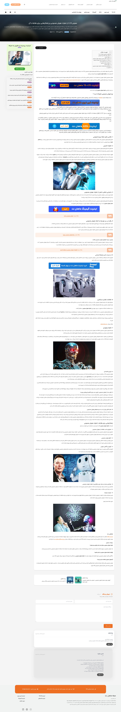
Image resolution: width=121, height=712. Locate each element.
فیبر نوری (106, 12)
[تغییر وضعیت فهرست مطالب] (109, 52)
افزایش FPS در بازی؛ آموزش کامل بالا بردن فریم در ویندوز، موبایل (20, 95)
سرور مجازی (87, 12)
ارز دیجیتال (63, 4)
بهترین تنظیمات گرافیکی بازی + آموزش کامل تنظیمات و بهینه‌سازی (20, 100)
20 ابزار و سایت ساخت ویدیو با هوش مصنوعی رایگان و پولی (54, 581)
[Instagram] (15, 12)
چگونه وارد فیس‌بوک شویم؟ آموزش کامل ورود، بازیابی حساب (20, 85)
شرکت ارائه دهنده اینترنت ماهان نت (72, 80)
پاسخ (109, 644)
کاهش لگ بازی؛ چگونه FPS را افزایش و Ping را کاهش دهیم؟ (21, 90)
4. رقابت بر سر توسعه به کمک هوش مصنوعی (102, 60)
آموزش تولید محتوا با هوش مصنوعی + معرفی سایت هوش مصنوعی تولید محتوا (96, 581)
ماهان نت (108, 67)
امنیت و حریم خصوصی (53, 4)
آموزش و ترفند (80, 4)
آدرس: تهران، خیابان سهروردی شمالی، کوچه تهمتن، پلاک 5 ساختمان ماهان (60, 689)
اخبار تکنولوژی (71, 4)
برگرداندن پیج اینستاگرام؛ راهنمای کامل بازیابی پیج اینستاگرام (20, 105)
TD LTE (113, 12)
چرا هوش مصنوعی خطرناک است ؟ (104, 54)
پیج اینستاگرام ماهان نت (59, 539)
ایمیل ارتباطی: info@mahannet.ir (29, 689)
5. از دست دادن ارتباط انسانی (105, 61)
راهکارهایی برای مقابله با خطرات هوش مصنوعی (101, 66)
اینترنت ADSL (110, 537)
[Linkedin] (10, 12)
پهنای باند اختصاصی (76, 12)
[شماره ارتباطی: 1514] (95, 689)
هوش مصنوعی (90, 4)
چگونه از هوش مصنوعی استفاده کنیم (68, 250)
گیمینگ (94, 12)
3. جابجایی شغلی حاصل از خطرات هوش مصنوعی (101, 58)
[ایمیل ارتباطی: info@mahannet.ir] (37, 689)
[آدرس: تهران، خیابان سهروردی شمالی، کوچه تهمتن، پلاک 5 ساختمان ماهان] (73, 689)
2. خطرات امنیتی (108, 57)
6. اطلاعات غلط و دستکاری (105, 63)
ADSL (100, 12)
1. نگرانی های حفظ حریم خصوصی (104, 55)
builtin (100, 98)
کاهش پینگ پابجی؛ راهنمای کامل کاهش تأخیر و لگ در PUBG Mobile (21, 79)
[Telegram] (5, 12)
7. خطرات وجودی (107, 64)
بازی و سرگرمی (99, 4)
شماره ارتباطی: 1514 (90, 689)
